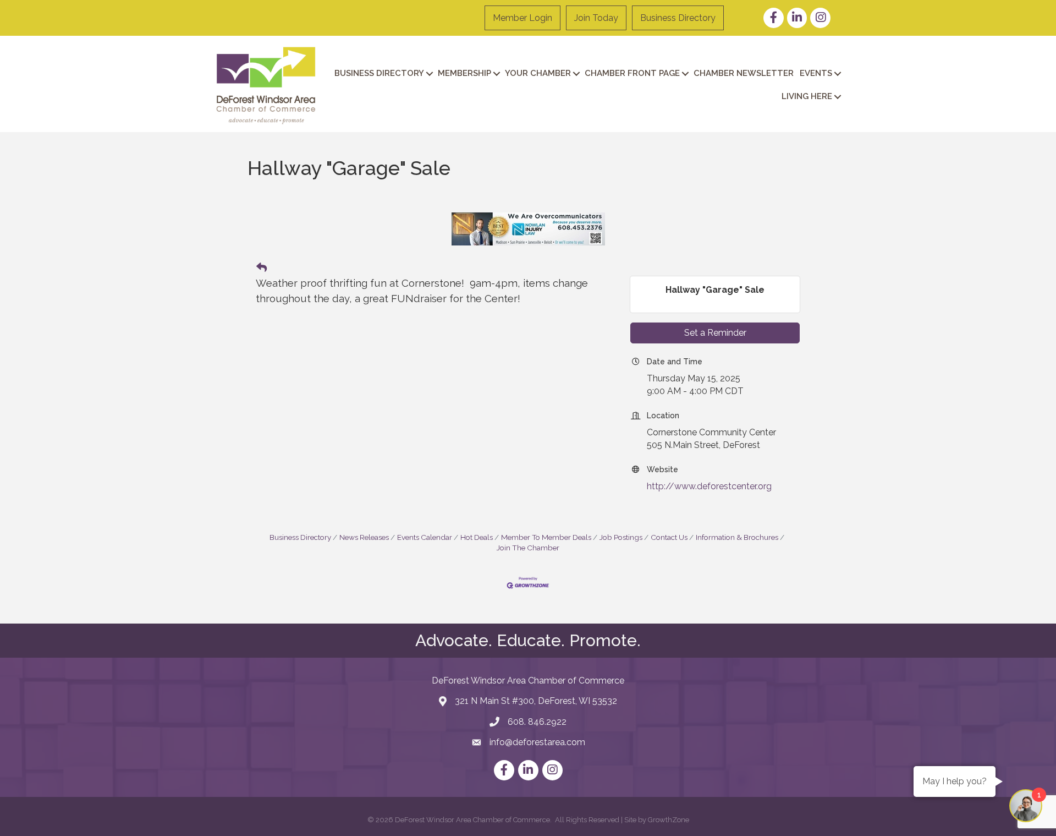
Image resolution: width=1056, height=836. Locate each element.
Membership (464, 73)
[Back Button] (261, 268)
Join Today (596, 18)
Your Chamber (538, 73)
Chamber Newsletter (744, 73)
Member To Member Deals (546, 537)
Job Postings (621, 537)
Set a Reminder (715, 332)
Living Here (807, 96)
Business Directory (678, 18)
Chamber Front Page (632, 73)
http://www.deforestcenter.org (709, 486)
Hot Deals (476, 537)
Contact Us (669, 537)
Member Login (522, 18)
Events (816, 73)
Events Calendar (424, 537)
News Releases (364, 537)
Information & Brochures (737, 537)
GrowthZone (668, 820)
